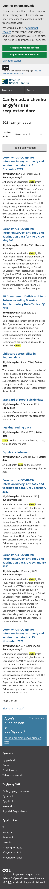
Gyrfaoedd (8, 796)
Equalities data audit (16, 452)
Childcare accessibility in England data (19, 355)
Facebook (7, 837)
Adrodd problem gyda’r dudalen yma (22, 740)
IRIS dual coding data (16, 427)
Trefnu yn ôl (6, 134)
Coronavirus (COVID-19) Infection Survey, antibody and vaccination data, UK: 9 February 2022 (24, 485)
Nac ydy (40, 718)
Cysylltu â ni (9, 801)
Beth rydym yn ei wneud (16, 791)
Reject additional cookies (24, 54)
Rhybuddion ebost (12, 857)
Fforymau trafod (11, 852)
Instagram (8, 832)
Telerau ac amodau (13, 775)
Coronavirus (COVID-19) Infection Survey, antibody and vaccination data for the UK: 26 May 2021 (23, 234)
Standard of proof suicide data (23, 399)
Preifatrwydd (9, 770)
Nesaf (20, 708)
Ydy (31, 718)
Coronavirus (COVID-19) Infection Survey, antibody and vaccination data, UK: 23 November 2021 (23, 635)
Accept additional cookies (24, 47)
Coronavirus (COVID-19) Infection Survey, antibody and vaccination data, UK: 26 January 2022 (24, 560)
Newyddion (9, 806)
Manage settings (12, 60)
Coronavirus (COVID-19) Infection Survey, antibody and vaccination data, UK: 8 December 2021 (23, 163)
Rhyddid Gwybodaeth (14, 811)
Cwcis (5, 765)
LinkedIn (7, 842)
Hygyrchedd (9, 760)
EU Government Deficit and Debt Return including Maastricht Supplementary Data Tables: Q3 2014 (24, 302)
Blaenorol (8, 708)
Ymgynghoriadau (12, 847)
